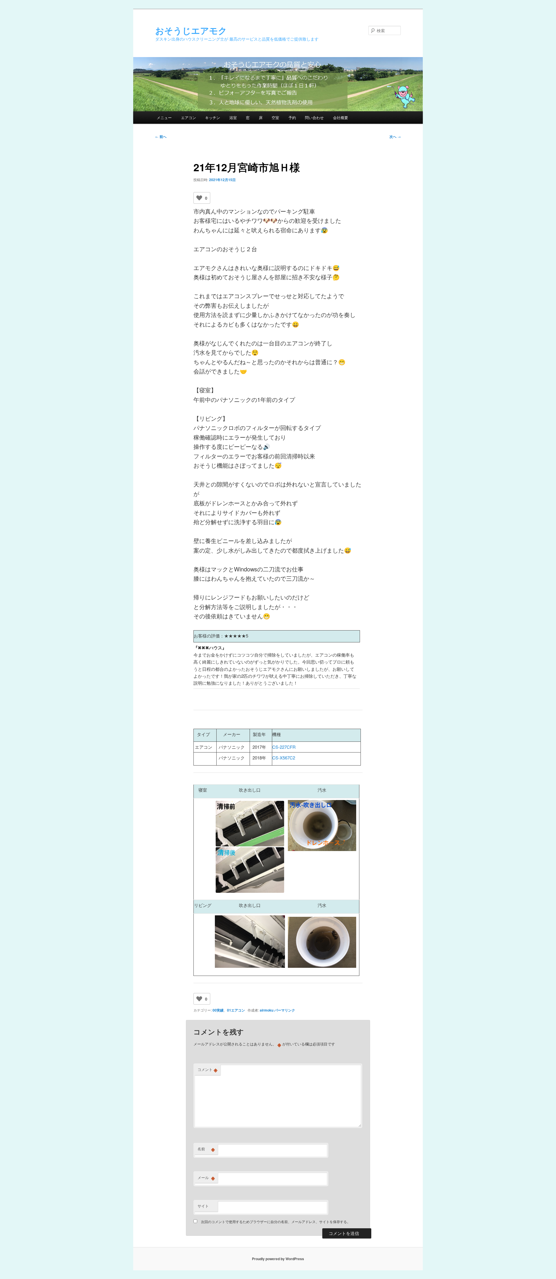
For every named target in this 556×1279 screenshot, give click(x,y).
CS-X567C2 (283, 758)
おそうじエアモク (191, 30)
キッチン (212, 117)
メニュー (164, 117)
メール (206, 1177)
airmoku (266, 1010)
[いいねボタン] (199, 198)
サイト (203, 1206)
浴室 (233, 117)
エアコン (188, 117)
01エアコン (236, 1010)
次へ (395, 136)
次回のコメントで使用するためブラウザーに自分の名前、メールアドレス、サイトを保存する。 (275, 1221)
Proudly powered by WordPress (278, 1258)
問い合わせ (314, 117)
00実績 (218, 1010)
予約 (292, 117)
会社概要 (340, 117)
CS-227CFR (284, 747)
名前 (206, 1149)
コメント (207, 1069)
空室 (275, 117)
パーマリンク (284, 1010)
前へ (161, 136)
